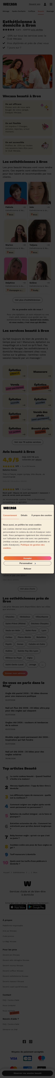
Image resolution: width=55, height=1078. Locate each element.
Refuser (27, 568)
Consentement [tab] (10, 515)
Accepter (27, 558)
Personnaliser (25, 563)
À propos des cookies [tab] (41, 515)
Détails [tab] (24, 515)
